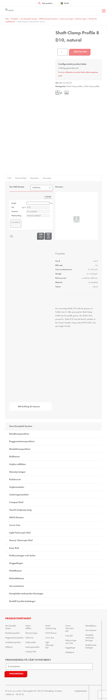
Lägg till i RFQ (80, 52)
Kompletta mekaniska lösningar (26, 593)
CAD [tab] (9, 178)
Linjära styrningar (66, 19)
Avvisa (20, 378)
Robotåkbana (16, 578)
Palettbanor (15, 570)
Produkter (14, 19)
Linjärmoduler (16, 487)
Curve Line (14, 525)
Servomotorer (16, 586)
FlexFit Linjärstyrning (20, 509)
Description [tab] (34, 178)
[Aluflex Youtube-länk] (91, 692)
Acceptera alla (87, 378)
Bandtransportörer (19, 433)
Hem (7, 19)
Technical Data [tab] (20, 178)
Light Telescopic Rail (20, 532)
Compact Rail (16, 502)
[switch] (40, 361)
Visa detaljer (93, 371)
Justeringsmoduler (19, 494)
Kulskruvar (15, 479)
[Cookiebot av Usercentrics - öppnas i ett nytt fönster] (92, 320)
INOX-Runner (16, 517)
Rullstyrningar (81, 19)
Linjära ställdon (17, 464)
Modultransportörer (20, 449)
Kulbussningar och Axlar (22, 555)
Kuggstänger (16, 563)
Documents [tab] (47, 178)
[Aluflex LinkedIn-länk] (96, 692)
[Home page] (18, 11)
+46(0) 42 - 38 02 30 (14, 694)
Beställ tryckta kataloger (22, 601)
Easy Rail (14, 548)
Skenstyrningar (17, 471)
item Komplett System (28, 19)
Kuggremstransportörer (22, 441)
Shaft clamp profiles (75, 86)
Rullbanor (14, 456)
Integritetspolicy (81, 690)
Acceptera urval (53, 378)
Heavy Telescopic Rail (21, 540)
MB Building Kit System (48, 19)
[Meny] (104, 11)
